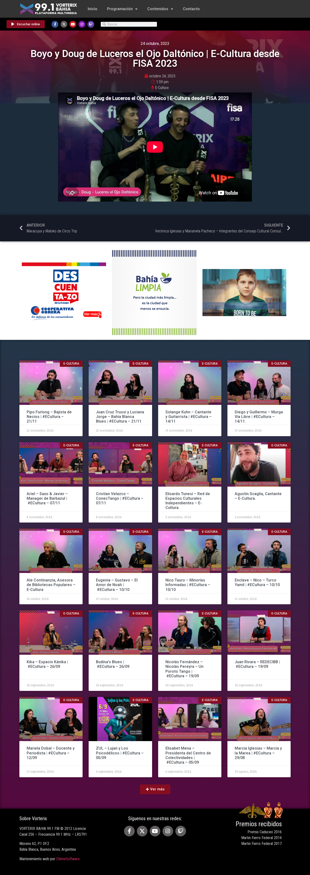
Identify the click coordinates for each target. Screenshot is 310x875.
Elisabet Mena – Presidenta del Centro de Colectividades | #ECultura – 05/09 (188, 755)
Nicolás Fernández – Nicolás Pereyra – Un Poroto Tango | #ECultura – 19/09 (184, 669)
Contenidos (157, 9)
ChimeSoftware (68, 859)
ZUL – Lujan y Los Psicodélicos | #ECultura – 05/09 (120, 753)
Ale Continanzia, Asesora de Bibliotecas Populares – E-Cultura (51, 585)
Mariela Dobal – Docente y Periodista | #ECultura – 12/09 (51, 753)
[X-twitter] (64, 24)
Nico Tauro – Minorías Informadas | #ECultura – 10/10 (187, 585)
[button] (155, 789)
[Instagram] (81, 24)
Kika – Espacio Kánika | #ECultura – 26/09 (47, 664)
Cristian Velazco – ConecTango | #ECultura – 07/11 (119, 498)
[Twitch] (90, 24)
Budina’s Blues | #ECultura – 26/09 (113, 664)
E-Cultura (162, 87)
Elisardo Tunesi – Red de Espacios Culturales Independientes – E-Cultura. (187, 500)
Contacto (191, 9)
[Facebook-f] (55, 24)
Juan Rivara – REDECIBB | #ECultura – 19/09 (257, 664)
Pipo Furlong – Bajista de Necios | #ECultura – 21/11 (49, 417)
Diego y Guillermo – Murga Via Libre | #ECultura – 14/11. (259, 417)
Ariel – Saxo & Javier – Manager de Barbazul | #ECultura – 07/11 (47, 498)
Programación (120, 9)
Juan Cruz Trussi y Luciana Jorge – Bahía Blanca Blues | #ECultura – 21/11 (120, 417)
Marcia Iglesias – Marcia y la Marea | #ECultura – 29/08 (258, 753)
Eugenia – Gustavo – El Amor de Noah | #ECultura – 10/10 (117, 585)
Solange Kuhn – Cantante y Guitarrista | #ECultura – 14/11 (188, 417)
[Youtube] (73, 24)
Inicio (92, 9)
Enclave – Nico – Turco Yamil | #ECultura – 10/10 (257, 582)
